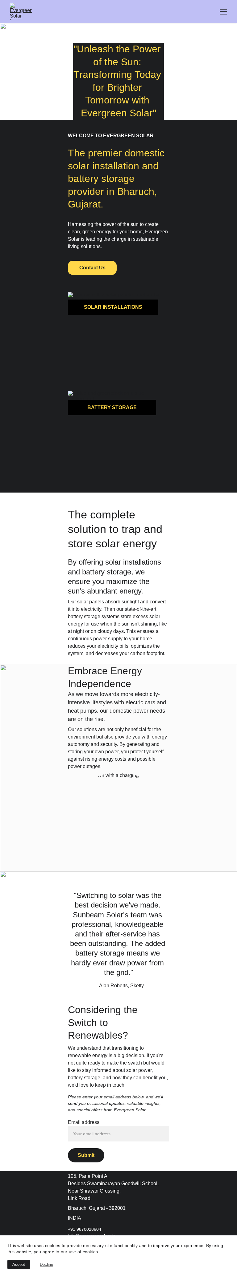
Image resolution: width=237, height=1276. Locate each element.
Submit (86, 1155)
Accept (18, 1264)
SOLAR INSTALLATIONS (113, 307)
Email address (83, 1122)
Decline (46, 1264)
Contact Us (92, 267)
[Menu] (223, 11)
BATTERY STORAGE (112, 407)
